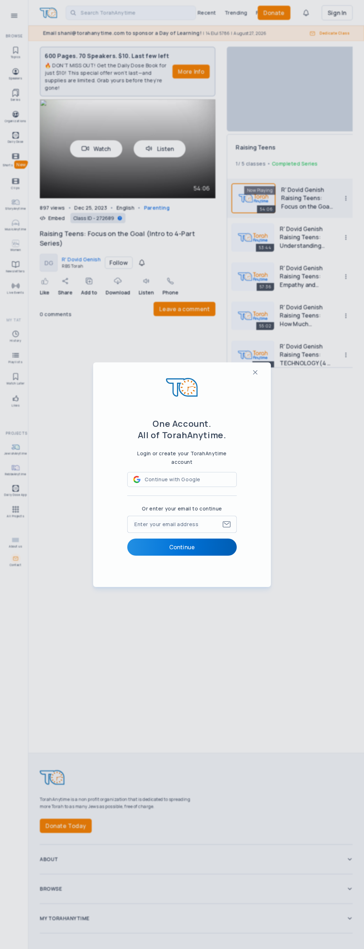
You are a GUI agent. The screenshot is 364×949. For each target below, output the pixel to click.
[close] (255, 372)
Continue (182, 547)
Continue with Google (172, 479)
